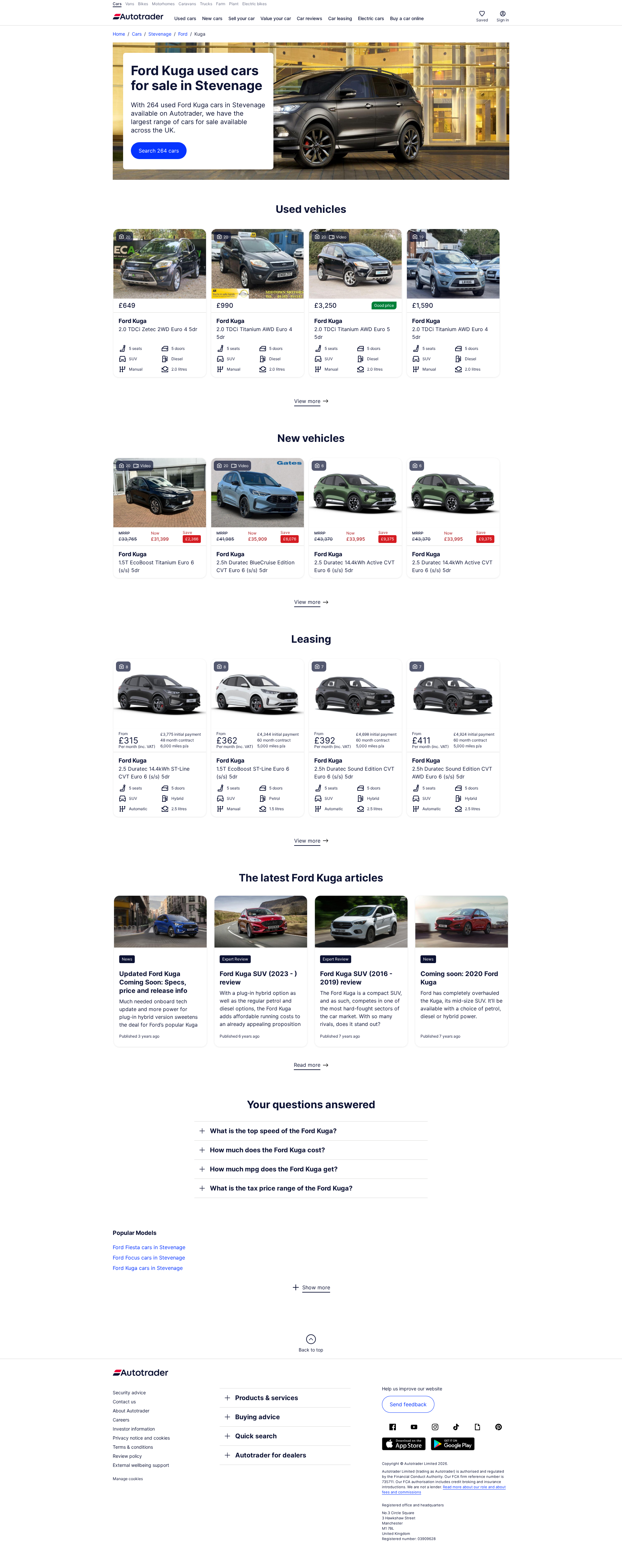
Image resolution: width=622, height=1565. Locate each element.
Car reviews (309, 18)
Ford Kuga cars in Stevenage (148, 1268)
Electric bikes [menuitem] (254, 3)
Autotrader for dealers (270, 1455)
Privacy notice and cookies (141, 1438)
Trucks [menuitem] (206, 3)
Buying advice (257, 1417)
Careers (121, 1419)
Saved (482, 19)
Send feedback (408, 1404)
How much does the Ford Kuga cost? (267, 1150)
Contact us (124, 1401)
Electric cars (371, 18)
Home (119, 34)
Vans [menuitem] (129, 3)
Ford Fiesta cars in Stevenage (149, 1247)
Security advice (129, 1392)
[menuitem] (185, 18)
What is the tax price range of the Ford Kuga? (281, 1188)
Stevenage (159, 34)
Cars (137, 34)
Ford (183, 34)
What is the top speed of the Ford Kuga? (273, 1131)
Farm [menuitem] (220, 3)
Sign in (503, 19)
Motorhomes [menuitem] (163, 3)
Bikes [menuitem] (143, 3)
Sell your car (241, 18)
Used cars (185, 18)
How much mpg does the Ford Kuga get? (274, 1169)
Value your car (275, 18)
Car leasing (340, 18)
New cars (212, 18)
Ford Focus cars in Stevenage (149, 1257)
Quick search (256, 1436)
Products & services (266, 1398)
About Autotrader (131, 1410)
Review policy (127, 1456)
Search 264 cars (159, 150)
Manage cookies (128, 1478)
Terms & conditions (133, 1447)
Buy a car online (407, 18)
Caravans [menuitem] (187, 3)
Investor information (134, 1429)
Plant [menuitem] (233, 3)
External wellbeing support (141, 1465)
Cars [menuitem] (117, 3)
